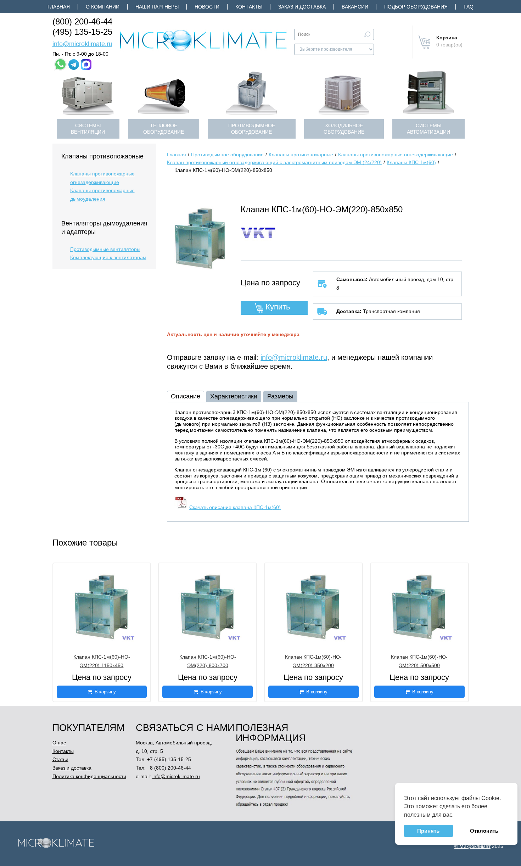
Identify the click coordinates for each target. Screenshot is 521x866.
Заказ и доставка (302, 7)
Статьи (60, 759)
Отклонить (484, 831)
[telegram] (73, 64)
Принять (428, 831)
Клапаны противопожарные (102, 156)
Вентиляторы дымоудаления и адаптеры (104, 227)
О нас (59, 742)
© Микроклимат (472, 846)
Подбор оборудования (416, 7)
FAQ (469, 7)
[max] (86, 64)
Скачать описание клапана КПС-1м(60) (235, 507)
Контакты (248, 7)
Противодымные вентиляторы (105, 249)
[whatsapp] (60, 64)
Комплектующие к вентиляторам (108, 257)
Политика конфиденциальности (89, 776)
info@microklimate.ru (82, 44)
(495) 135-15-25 (82, 32)
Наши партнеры (157, 7)
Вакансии (355, 7)
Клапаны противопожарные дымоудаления (102, 195)
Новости (207, 7)
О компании (102, 7)
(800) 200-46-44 (82, 21)
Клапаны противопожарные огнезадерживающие (102, 178)
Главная (58, 7)
